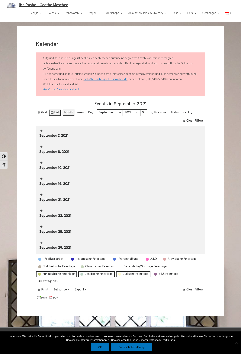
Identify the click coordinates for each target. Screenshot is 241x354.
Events (51, 13)
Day (90, 112)
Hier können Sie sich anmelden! (61, 90)
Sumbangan (209, 13)
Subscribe (60, 290)
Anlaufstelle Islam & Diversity (145, 13)
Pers (190, 13)
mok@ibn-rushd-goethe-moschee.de (105, 79)
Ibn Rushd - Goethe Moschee (43, 5)
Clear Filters (195, 121)
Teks (175, 13)
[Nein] (236, 343)
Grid (42, 113)
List (54, 113)
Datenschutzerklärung (132, 347)
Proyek (92, 13)
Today (175, 112)
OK (100, 347)
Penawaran (72, 13)
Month (68, 112)
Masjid (34, 13)
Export (79, 290)
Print (42, 290)
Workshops (112, 13)
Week (80, 112)
